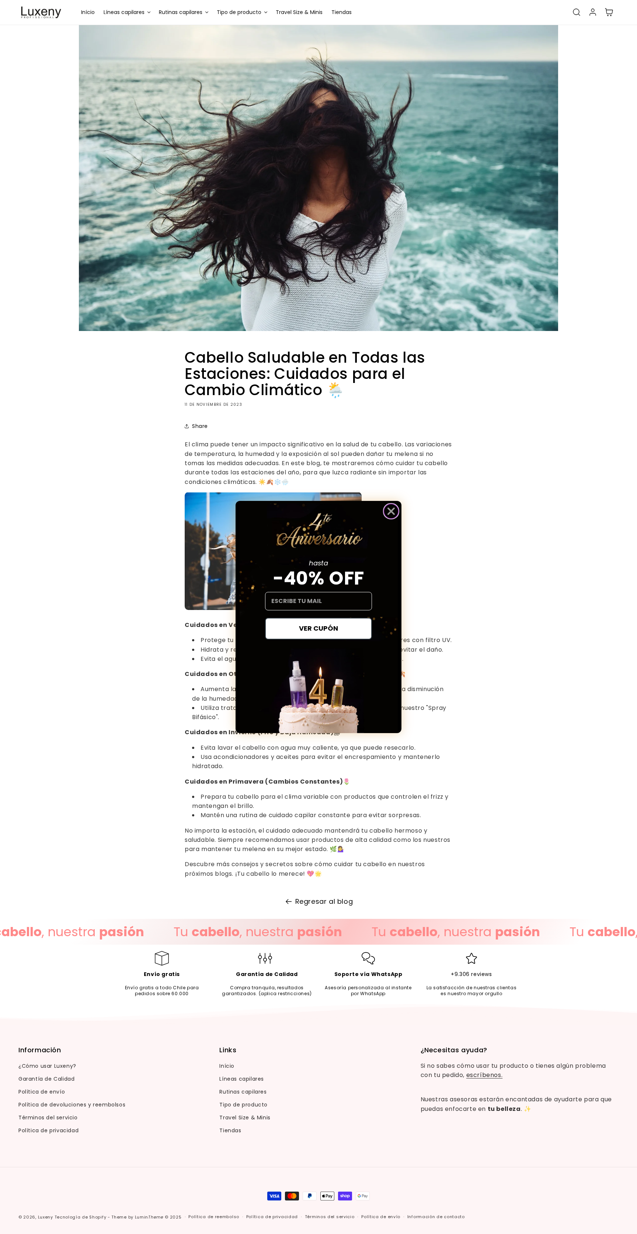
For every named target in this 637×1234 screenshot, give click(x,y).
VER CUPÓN (318, 628)
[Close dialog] (391, 511)
